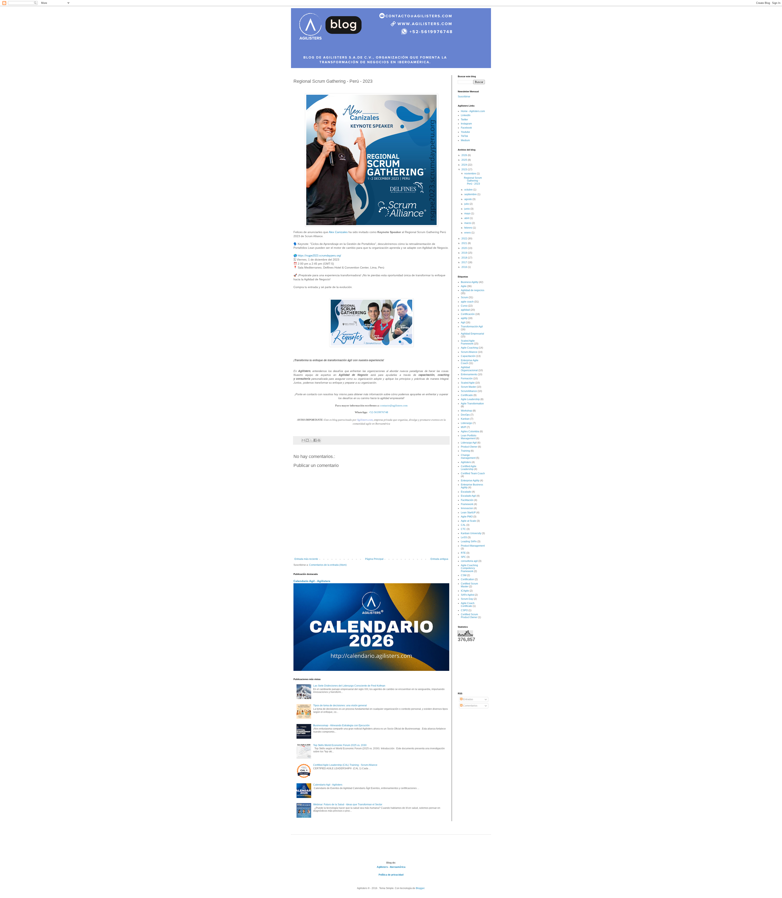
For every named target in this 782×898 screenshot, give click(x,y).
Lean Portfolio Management (468, 437)
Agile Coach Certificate (467, 604)
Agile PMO (467, 516)
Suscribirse (464, 96)
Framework (467, 504)
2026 (464, 155)
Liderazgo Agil (469, 442)
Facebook (466, 127)
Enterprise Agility (470, 480)
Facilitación (467, 500)
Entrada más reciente (306, 559)
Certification (467, 579)
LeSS (464, 537)
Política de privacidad (391, 874)
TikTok (464, 136)
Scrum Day (467, 599)
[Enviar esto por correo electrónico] (303, 440)
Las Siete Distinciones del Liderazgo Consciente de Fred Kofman (349, 685)
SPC (463, 557)
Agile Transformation (472, 403)
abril (467, 218)
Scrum (464, 297)
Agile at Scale (468, 520)
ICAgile (465, 590)
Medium (465, 140)
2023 (464, 169)
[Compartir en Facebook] (315, 440)
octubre (468, 189)
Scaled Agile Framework (468, 342)
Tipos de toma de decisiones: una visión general (340, 705)
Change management (468, 456)
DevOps (465, 414)
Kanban (465, 418)
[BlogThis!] (307, 440)
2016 (464, 267)
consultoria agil (469, 561)
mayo (467, 213)
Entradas (467, 699)
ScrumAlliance (469, 391)
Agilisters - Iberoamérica (391, 867)
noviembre (470, 173)
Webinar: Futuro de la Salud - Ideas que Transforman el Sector (347, 804)
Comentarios (469, 705)
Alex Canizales (338, 232)
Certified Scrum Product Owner (469, 616)
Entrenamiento (469, 374)
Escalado (466, 491)
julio (467, 203)
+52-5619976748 (378, 412)
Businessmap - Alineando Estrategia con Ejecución (341, 725)
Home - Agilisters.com (473, 111)
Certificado (467, 395)
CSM (463, 575)
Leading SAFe (469, 541)
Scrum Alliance (469, 352)
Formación (467, 378)
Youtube (465, 132)
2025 (464, 159)
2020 (464, 248)
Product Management (473, 545)
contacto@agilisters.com (393, 405)
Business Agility (469, 282)
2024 (464, 164)
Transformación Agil (472, 326)
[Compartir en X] (311, 440)
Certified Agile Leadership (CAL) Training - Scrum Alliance (345, 765)
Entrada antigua (439, 559)
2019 (464, 252)
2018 (464, 257)
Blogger (420, 888)
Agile (464, 286)
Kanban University (471, 533)
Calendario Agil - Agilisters (311, 581)
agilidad (465, 309)
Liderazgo (466, 423)
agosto (468, 199)
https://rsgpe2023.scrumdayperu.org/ (319, 255)
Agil (463, 322)
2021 (464, 243)
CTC (463, 529)
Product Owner (469, 446)
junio (467, 208)
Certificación (468, 314)
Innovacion (467, 508)
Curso (464, 305)
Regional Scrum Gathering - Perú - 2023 (473, 180)
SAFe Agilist (467, 594)
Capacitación (468, 356)
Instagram (466, 123)
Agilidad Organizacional (469, 369)
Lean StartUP (468, 512)
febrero (468, 227)
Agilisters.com (365, 419)
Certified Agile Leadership (468, 468)
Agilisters (466, 462)
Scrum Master (468, 386)
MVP (463, 427)
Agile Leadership (470, 399)
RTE (463, 552)
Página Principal (374, 559)
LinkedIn (465, 115)
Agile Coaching (469, 347)
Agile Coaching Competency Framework (469, 568)
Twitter (464, 119)
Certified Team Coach (473, 473)
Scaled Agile (468, 382)
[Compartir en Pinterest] (319, 440)
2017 (464, 262)
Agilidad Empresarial (472, 333)
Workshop (466, 410)
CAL (463, 525)
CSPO (464, 610)
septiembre (470, 194)
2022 (464, 238)
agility (464, 318)
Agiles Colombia (470, 431)
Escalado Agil (468, 495)
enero (467, 232)
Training (465, 450)
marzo (468, 223)
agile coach (467, 301)
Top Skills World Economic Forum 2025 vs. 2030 (340, 745)
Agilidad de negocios (472, 290)
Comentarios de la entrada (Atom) (328, 564)
